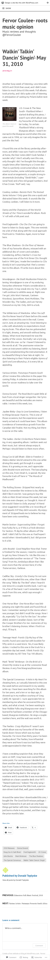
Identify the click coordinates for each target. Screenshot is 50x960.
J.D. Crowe (42, 852)
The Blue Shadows (36, 856)
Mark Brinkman (20, 856)
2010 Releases (9, 848)
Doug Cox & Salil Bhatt (12, 852)
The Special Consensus (12, 860)
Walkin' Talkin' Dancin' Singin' (34, 860)
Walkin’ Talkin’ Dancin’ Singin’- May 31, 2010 (24, 57)
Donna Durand (22, 848)
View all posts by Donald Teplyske (15, 880)
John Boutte (8, 856)
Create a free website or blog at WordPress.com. (21, 953)
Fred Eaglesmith (30, 852)
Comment (39, 946)
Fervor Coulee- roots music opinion (25, 23)
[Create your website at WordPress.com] (25, 2)
